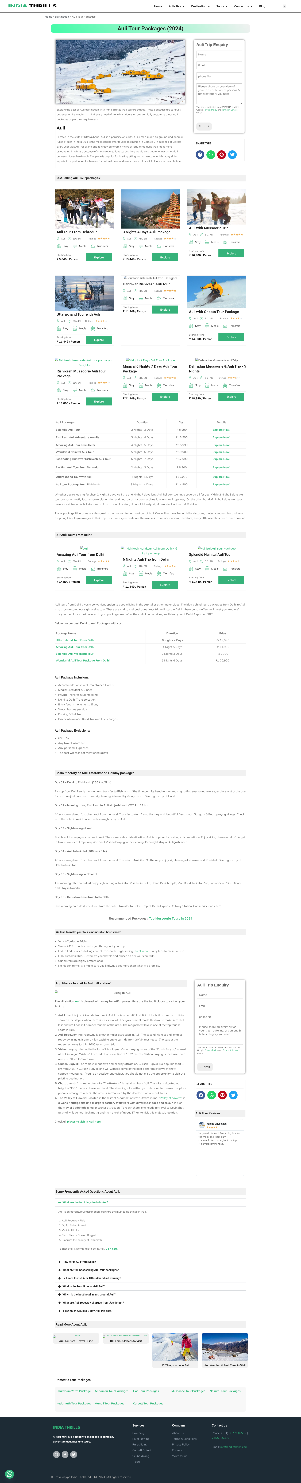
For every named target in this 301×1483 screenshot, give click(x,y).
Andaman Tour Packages (111, 1391)
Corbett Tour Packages (148, 1403)
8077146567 (237, 1433)
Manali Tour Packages (109, 1403)
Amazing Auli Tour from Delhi (80, 554)
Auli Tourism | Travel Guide (76, 1341)
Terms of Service (230, 109)
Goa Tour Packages (146, 1391)
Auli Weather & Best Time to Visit (225, 1365)
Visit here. (112, 1248)
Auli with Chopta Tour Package (214, 312)
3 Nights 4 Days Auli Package (146, 232)
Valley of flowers (170, 1098)
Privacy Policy (210, 109)
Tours (220, 6)
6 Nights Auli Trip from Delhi (146, 559)
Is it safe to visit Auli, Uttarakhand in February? (92, 1278)
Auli (77, 1001)
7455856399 (220, 1438)
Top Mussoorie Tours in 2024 (170, 918)
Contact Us (241, 6)
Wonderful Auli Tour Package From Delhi (83, 660)
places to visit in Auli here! (84, 1121)
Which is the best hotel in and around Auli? (89, 1294)
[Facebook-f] (65, 1454)
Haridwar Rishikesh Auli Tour (146, 284)
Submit (204, 126)
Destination (198, 6)
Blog (262, 6)
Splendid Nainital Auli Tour (210, 554)
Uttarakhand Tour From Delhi (75, 640)
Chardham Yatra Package (73, 1391)
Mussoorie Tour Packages (188, 1391)
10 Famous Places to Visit (126, 1341)
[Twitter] (73, 1454)
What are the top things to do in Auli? (86, 1202)
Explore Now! (221, 429)
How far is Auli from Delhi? (79, 1261)
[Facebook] (200, 154)
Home (158, 6)
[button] (284, 6)
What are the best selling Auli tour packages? (91, 1270)
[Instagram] (56, 1454)
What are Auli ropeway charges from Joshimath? (93, 1302)
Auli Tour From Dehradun (77, 232)
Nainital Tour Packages (225, 1391)
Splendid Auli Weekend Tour (74, 653)
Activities (175, 6)
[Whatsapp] (210, 154)
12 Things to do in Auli (175, 1365)
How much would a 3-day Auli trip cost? (88, 1311)
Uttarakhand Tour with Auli (78, 314)
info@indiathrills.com (234, 1447)
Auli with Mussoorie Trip (209, 228)
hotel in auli (141, 951)
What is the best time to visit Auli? (84, 1286)
